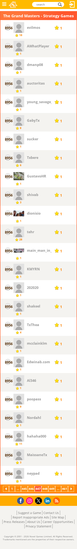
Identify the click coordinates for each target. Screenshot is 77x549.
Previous (6, 489)
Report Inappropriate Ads (31, 517)
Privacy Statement (38, 526)
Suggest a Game (29, 513)
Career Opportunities (58, 522)
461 (64, 489)
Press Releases (14, 522)
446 (31, 489)
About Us (33, 522)
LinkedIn (48, 501)
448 (44, 489)
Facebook (21, 500)
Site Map (58, 517)
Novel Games (13, 4)
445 (24, 489)
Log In (72, 4)
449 (51, 489)
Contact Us (51, 513)
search (61, 4)
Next (71, 489)
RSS (57, 500)
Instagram (30, 500)
